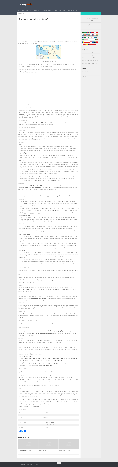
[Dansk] (95, 33)
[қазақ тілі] (95, 37)
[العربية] (83, 33)
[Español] (85, 35)
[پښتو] (95, 40)
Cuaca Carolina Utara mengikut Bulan (90, 60)
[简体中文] (93, 45)
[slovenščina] (89, 42)
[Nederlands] (89, 40)
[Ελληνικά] (83, 35)
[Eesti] (87, 35)
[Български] (85, 33)
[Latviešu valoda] (85, 40)
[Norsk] (87, 40)
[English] (89, 45)
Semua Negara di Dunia (22, 464)
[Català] (89, 33)
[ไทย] (97, 42)
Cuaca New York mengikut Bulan (89, 57)
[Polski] (93, 40)
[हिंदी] (97, 35)
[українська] (87, 45)
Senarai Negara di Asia (34, 10)
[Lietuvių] (83, 40)
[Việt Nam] (91, 45)
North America (86, 74)
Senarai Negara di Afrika (23, 10)
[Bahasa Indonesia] (87, 37)
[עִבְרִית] (95, 35)
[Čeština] (91, 33)
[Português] (97, 40)
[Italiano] (89, 37)
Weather (85, 76)
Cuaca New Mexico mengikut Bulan (89, 54)
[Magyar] (85, 37)
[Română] (83, 42)
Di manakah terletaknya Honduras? (25, 450)
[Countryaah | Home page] (25, 4)
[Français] (93, 35)
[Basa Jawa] (93, 37)
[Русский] (85, 42)
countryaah (22, 22)
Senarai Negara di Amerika (72, 10)
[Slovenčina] (87, 42)
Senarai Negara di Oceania (60, 10)
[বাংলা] (87, 33)
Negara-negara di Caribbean (64, 450)
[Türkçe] (85, 45)
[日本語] (91, 37)
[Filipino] (83, 45)
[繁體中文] (95, 45)
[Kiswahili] (95, 42)
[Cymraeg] (93, 33)
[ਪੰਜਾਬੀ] (91, 40)
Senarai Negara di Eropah (47, 10)
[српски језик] (91, 42)
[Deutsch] (97, 33)
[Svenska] (93, 42)
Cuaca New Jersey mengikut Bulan (89, 52)
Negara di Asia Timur (42, 450)
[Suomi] (91, 35)
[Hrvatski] (83, 37)
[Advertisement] (48, 32)
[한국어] (97, 37)
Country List (21, 13)
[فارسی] (89, 35)
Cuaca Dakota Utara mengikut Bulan (90, 63)
